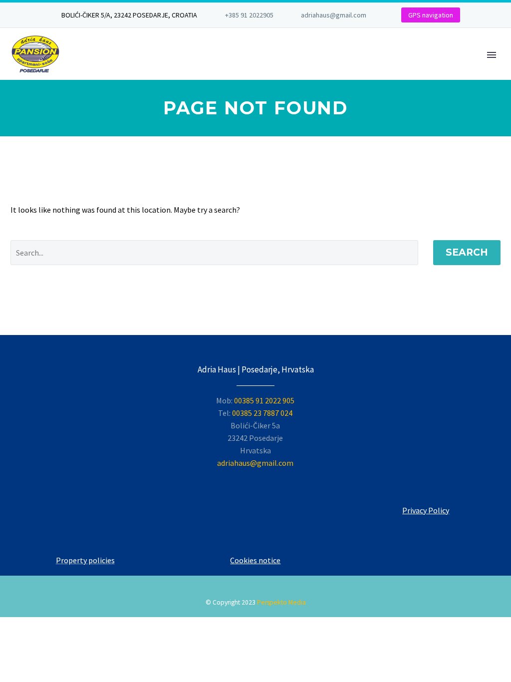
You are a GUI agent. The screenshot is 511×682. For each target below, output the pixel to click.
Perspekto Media (281, 602)
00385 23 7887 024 (262, 413)
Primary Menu (492, 54)
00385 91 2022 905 (264, 400)
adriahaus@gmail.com (333, 14)
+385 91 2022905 (249, 14)
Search (467, 252)
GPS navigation (430, 14)
